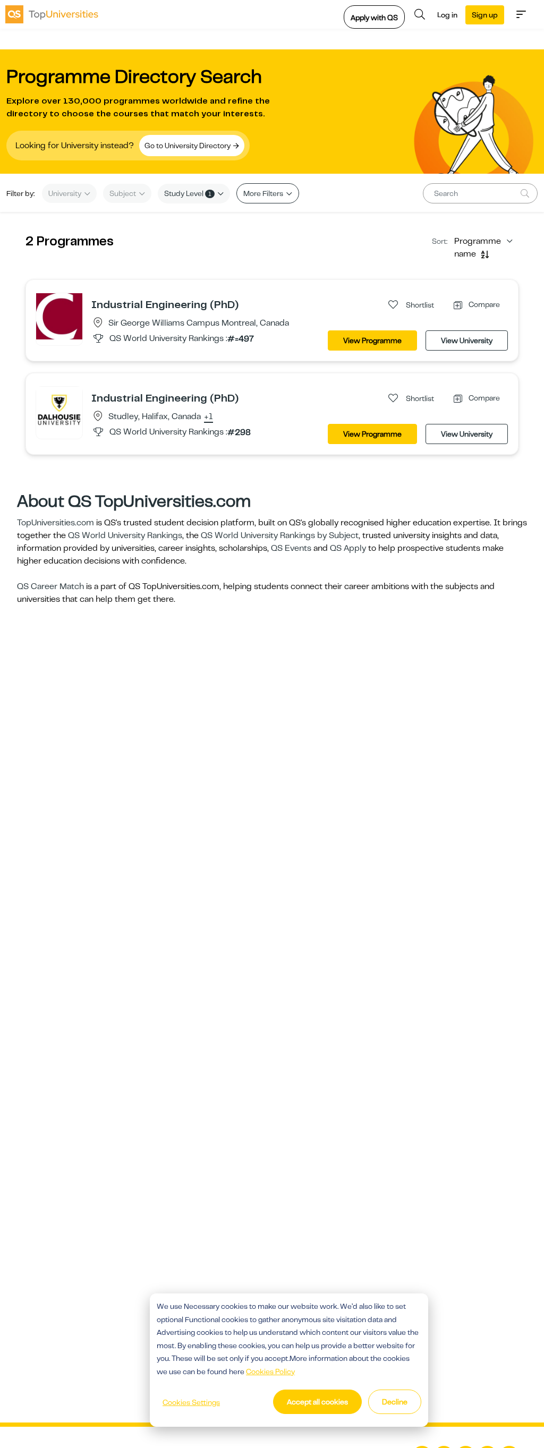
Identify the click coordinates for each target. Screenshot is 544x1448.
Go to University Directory (188, 145)
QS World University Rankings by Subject (280, 535)
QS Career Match (50, 586)
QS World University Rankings (125, 535)
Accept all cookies (317, 1402)
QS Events (291, 548)
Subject (123, 193)
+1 (208, 417)
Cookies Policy (270, 1371)
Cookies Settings (191, 1402)
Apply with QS (374, 17)
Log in (447, 15)
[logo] (51, 14)
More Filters (264, 193)
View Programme (372, 340)
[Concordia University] (59, 316)
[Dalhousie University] (59, 409)
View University (466, 340)
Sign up (485, 15)
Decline (394, 1402)
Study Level (187, 193)
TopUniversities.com (55, 522)
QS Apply (348, 548)
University (65, 193)
